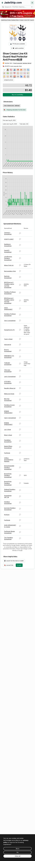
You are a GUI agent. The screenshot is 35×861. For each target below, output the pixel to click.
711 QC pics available (17, 44)
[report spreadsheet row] (20, 233)
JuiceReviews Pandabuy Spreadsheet (8, 258)
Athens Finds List (8, 265)
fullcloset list (7, 344)
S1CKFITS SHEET (9, 239)
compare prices (8, 80)
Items (9, 20)
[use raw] (28, 76)
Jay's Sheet (7, 429)
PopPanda (7, 453)
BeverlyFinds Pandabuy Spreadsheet (7, 475)
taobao (13, 20)
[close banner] (1, 13)
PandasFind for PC (9, 330)
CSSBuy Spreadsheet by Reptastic (8, 459)
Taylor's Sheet (8, 339)
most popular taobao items (22, 63)
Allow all (17, 856)
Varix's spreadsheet (9, 320)
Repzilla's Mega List (9, 388)
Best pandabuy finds (10, 271)
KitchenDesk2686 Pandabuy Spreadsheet (9, 467)
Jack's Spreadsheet (10, 376)
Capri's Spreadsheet (10, 418)
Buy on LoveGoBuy (17, 94)
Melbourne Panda (9, 393)
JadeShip (3, 20)
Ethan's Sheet (8, 435)
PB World (6, 514)
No (18, 852)
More (17, 848)
